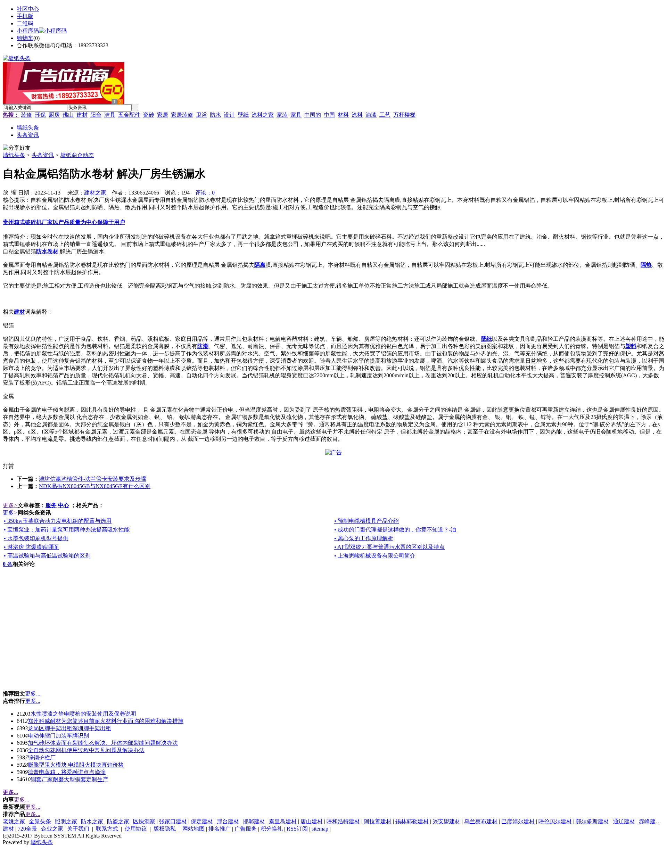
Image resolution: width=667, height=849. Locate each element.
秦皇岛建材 (283, 821)
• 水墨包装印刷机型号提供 (36, 538)
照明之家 (66, 821)
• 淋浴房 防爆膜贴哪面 (31, 547)
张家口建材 (173, 821)
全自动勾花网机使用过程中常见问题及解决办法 (86, 750)
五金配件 (129, 115)
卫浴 (201, 115)
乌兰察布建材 (480, 821)
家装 (282, 115)
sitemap (320, 829)
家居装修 (182, 115)
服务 (51, 505)
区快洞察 (144, 821)
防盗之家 (118, 821)
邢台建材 (228, 821)
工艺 (384, 115)
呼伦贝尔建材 (555, 821)
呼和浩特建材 (343, 821)
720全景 (27, 829)
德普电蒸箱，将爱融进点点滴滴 (67, 772)
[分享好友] (17, 148)
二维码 (25, 23)
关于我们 (78, 829)
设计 (229, 115)
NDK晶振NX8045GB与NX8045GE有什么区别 (94, 486)
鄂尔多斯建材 (592, 821)
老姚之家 (14, 821)
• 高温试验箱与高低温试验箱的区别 (47, 556)
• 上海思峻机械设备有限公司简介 (374, 556)
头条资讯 (43, 155)
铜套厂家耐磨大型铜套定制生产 (69, 779)
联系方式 (107, 829)
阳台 (95, 115)
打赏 (8, 466)
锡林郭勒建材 (412, 821)
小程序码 (28, 31)
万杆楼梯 (404, 115)
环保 (40, 115)
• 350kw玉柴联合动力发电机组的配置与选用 (58, 521)
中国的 (312, 115)
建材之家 (95, 193)
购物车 (25, 38)
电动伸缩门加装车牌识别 (58, 736)
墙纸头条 (14, 155)
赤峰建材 (650, 821)
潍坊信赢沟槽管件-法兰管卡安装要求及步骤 (92, 479)
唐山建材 (311, 821)
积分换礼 (272, 829)
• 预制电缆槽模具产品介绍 (366, 521)
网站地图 (193, 829)
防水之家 (92, 821)
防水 (215, 115)
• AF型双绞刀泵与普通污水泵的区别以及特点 (389, 547)
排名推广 (219, 829)
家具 (296, 115)
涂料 (357, 115)
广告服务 (245, 829)
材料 (343, 115)
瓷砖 (148, 115)
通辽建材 (624, 821)
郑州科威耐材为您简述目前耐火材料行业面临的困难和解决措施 (105, 721)
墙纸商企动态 (77, 155)
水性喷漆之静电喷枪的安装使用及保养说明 (83, 714)
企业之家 (52, 829)
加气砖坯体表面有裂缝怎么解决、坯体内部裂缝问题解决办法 (103, 743)
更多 (10, 505)
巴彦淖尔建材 (518, 821)
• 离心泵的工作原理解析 (363, 538)
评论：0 (205, 193)
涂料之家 (263, 115)
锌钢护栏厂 (42, 757)
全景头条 (40, 821)
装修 (26, 115)
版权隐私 (165, 829)
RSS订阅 (297, 829)
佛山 (68, 115)
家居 (162, 115)
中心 (63, 505)
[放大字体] (5, 192)
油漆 (371, 115)
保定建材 (202, 821)
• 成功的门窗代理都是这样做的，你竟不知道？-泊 (395, 530)
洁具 (109, 115)
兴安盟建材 (446, 821)
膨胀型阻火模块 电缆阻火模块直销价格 (76, 765)
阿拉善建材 (378, 821)
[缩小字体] (14, 192)
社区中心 (28, 9)
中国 (329, 115)
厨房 (54, 115)
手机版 (25, 16)
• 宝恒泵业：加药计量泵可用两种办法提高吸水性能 (67, 530)
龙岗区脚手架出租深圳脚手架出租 (69, 728)
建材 (82, 115)
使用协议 (136, 829)
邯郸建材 (254, 821)
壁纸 (243, 115)
